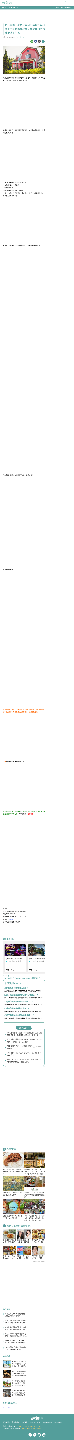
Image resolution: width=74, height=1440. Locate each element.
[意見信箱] (39, 1435)
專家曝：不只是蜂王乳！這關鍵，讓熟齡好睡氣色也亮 (38, 1257)
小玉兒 (22, 37)
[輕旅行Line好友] (44, 1435)
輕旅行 (7, 3)
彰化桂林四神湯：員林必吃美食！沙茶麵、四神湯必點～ (24, 1054)
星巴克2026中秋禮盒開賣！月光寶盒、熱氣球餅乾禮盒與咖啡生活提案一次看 (16, 1335)
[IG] (35, 1435)
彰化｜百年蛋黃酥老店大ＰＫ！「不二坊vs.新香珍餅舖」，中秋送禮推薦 (9, 1257)
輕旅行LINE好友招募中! (63, 7)
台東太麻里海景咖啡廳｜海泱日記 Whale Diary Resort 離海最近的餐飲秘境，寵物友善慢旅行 (16, 1322)
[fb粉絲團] (30, 1435)
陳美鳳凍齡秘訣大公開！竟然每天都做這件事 (23, 1241)
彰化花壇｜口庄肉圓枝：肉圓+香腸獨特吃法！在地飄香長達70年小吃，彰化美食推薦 (23, 1257)
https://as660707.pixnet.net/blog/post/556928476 (22, 978)
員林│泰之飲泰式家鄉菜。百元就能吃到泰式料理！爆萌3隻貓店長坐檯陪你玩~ (24, 1061)
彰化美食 (15, 7)
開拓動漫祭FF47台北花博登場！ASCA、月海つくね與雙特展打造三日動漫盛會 (15, 1342)
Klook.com (6, 1407)
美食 (8, 7)
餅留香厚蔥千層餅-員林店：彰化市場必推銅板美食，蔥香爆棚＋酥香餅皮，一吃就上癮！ (38, 1241)
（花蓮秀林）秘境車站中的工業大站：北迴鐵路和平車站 (15, 1348)
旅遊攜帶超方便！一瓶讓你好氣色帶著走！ (19, 1047)
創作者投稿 (6, 1422)
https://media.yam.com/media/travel (29, 1426)
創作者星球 (15, 1422)
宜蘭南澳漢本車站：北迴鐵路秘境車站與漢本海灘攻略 (15, 1315)
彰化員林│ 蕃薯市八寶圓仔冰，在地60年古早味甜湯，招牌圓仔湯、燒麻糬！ (24, 1041)
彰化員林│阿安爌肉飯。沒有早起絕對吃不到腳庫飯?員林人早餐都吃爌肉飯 (9, 1241)
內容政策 (24, 1422)
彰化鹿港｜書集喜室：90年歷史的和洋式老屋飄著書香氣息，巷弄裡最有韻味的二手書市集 (24, 1034)
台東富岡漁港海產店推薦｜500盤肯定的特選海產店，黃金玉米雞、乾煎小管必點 (16, 1329)
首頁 (2, 7)
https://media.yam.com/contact (31, 1428)
